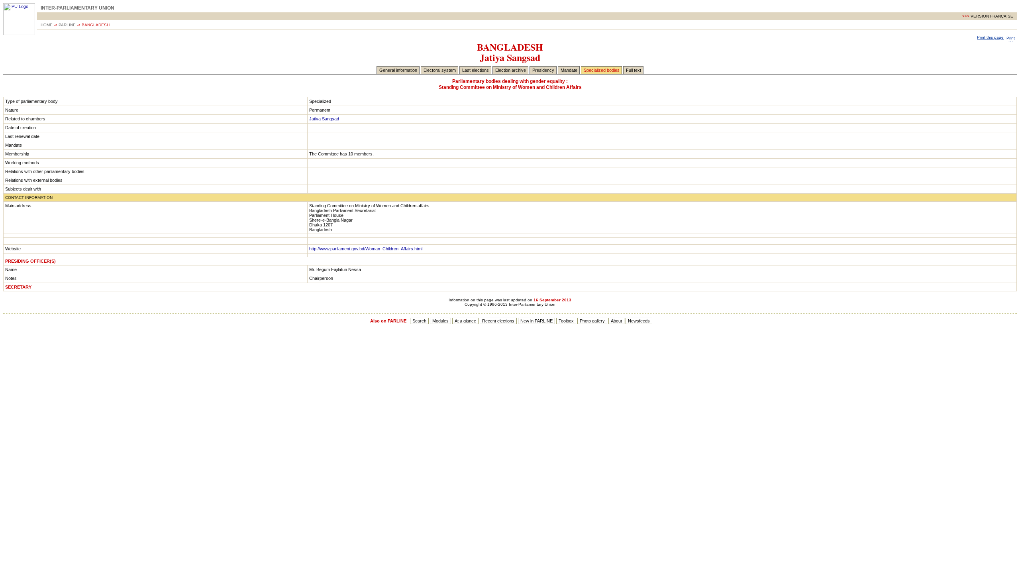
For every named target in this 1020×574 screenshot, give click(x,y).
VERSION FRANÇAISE (992, 16)
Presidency (543, 70)
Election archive (510, 70)
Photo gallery (592, 320)
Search (419, 320)
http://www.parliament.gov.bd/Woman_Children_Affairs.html (365, 248)
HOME (47, 25)
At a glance (465, 320)
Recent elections (498, 320)
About (616, 320)
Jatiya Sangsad (324, 118)
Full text (633, 70)
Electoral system (440, 70)
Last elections (475, 70)
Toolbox (566, 320)
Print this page (990, 37)
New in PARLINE (536, 320)
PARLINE (67, 25)
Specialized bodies (602, 70)
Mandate (569, 70)
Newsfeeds (639, 320)
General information (398, 70)
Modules (440, 320)
